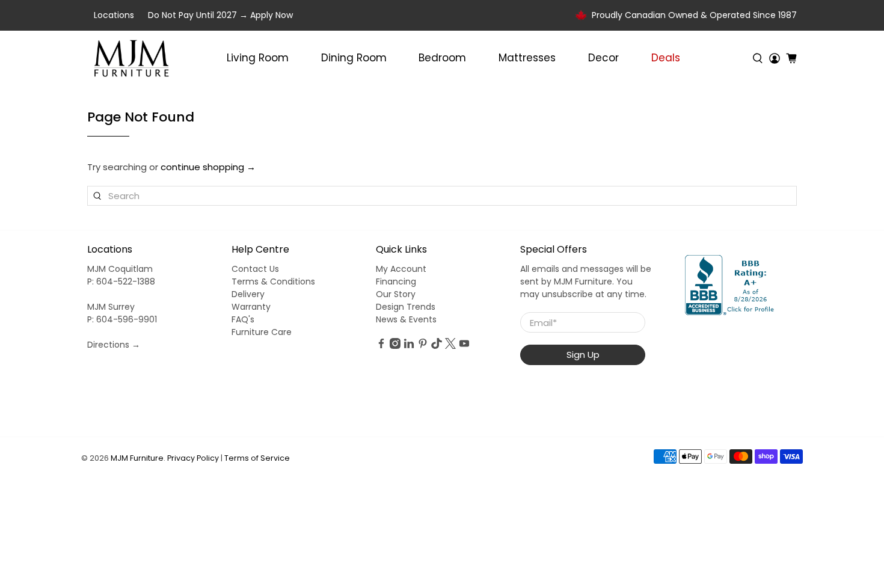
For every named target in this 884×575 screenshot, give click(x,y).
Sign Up (583, 354)
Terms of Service (257, 458)
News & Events (406, 319)
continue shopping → (208, 167)
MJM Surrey (111, 307)
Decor (603, 58)
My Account (401, 269)
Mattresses (527, 58)
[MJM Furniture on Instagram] (395, 346)
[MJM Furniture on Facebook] (381, 346)
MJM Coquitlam (120, 269)
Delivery (248, 294)
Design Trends (405, 307)
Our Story (396, 294)
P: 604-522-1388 (121, 281)
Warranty (251, 307)
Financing (396, 281)
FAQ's (243, 319)
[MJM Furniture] (131, 58)
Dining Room (354, 58)
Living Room (258, 58)
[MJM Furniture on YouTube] (464, 346)
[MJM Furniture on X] (450, 346)
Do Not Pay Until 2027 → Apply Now (220, 15)
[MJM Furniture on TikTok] (436, 346)
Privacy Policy (193, 458)
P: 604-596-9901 (122, 319)
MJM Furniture (137, 458)
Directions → (113, 345)
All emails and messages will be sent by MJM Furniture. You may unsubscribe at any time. (585, 281)
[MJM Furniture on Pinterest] (422, 346)
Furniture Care (262, 332)
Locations (114, 15)
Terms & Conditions (273, 281)
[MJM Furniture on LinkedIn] (409, 346)
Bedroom (442, 58)
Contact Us (255, 269)
